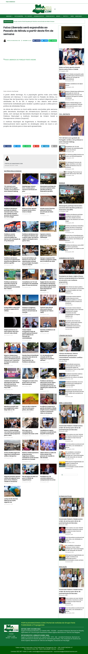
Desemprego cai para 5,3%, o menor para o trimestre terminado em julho (29, 188)
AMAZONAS (9, 16)
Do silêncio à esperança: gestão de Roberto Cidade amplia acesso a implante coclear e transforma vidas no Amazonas (48, 410)
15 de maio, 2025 (69, 396)
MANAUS (58, 16)
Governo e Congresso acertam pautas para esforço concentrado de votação (29, 310)
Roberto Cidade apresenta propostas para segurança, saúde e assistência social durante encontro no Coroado (30, 456)
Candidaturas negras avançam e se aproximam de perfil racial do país (48, 432)
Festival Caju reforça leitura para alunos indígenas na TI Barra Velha (46, 310)
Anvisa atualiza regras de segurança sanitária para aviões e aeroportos (12, 454)
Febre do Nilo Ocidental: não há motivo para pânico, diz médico (29, 408)
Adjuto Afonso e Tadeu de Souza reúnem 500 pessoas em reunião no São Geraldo (48, 455)
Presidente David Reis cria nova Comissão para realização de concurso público (74, 383)
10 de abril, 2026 (68, 305)
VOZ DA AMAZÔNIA (18, 16)
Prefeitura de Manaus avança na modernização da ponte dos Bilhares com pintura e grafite (12, 260)
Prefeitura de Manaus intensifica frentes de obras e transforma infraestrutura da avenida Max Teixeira (12, 285)
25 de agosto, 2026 (69, 158)
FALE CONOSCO (10, 2)
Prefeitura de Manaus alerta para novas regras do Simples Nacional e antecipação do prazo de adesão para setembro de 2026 (48, 385)
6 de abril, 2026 (68, 329)
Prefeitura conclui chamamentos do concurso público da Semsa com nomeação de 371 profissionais (12, 237)
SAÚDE (72, 16)
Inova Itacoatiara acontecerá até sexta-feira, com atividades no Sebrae (74, 445)
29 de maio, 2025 (69, 379)
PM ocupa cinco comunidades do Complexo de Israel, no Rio (30, 432)
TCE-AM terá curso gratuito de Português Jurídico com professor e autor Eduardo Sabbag (11, 188)
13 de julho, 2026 (63, 361)
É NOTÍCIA (65, 16)
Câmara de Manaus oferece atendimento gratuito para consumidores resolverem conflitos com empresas (70, 356)
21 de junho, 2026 (69, 441)
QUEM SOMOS (78, 16)
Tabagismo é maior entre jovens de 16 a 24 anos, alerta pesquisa (30, 382)
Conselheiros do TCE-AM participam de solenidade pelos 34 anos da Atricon (30, 283)
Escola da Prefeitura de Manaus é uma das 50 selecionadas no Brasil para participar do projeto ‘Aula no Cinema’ (30, 261)
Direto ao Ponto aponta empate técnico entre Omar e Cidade (29, 210)
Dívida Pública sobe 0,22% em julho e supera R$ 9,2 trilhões (12, 309)
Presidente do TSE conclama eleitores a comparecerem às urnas (47, 478)
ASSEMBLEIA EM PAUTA (39, 16)
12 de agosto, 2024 (69, 458)
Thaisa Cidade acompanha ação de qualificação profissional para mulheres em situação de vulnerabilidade (29, 334)
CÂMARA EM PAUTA (50, 16)
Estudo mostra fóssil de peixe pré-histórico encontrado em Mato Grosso (47, 211)
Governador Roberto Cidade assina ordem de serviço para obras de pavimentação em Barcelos (70, 428)
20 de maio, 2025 (69, 387)
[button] (37, 40)
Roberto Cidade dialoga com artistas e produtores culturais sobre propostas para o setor (12, 433)
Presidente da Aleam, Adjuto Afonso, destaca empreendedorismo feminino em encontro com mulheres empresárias (71, 279)
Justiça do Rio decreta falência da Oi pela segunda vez (11, 500)
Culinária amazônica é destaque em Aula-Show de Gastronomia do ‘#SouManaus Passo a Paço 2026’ (11, 384)
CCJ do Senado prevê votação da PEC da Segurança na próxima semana (47, 358)
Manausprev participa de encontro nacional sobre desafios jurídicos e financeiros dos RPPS (48, 188)
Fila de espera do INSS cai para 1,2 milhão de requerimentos (30, 478)
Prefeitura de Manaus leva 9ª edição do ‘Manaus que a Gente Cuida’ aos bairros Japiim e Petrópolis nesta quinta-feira (30, 237)
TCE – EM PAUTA (28, 16)
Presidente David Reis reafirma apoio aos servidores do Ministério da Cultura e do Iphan (74, 375)
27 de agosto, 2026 (63, 71)
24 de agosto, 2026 (69, 175)
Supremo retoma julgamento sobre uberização (45, 235)
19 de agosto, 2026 (63, 284)
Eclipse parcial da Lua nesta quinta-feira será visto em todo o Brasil (11, 331)
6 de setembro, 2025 (70, 371)
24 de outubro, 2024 (69, 449)
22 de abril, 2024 (69, 468)
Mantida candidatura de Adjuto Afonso (47, 330)
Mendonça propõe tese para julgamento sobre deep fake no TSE (11, 408)
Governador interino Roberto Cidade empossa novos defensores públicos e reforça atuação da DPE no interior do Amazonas (73, 300)
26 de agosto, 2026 (69, 80)
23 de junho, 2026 (63, 431)
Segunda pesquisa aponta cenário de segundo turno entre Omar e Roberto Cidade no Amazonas (12, 479)
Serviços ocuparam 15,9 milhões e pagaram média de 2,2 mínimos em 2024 (48, 259)
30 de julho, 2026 (69, 293)
